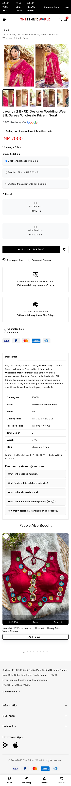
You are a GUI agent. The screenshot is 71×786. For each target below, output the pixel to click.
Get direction (10, 691)
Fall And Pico (35, 208)
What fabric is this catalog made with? (28, 483)
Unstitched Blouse (23, 160)
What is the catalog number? (23, 473)
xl (35, 617)
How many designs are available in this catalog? (33, 510)
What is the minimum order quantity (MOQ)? (32, 501)
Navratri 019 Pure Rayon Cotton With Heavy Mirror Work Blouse (32, 630)
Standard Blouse (23, 172)
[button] (63, 65)
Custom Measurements (27, 184)
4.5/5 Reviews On (14, 122)
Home (5, 30)
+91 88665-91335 (20, 685)
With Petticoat (35, 232)
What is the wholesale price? (23, 492)
